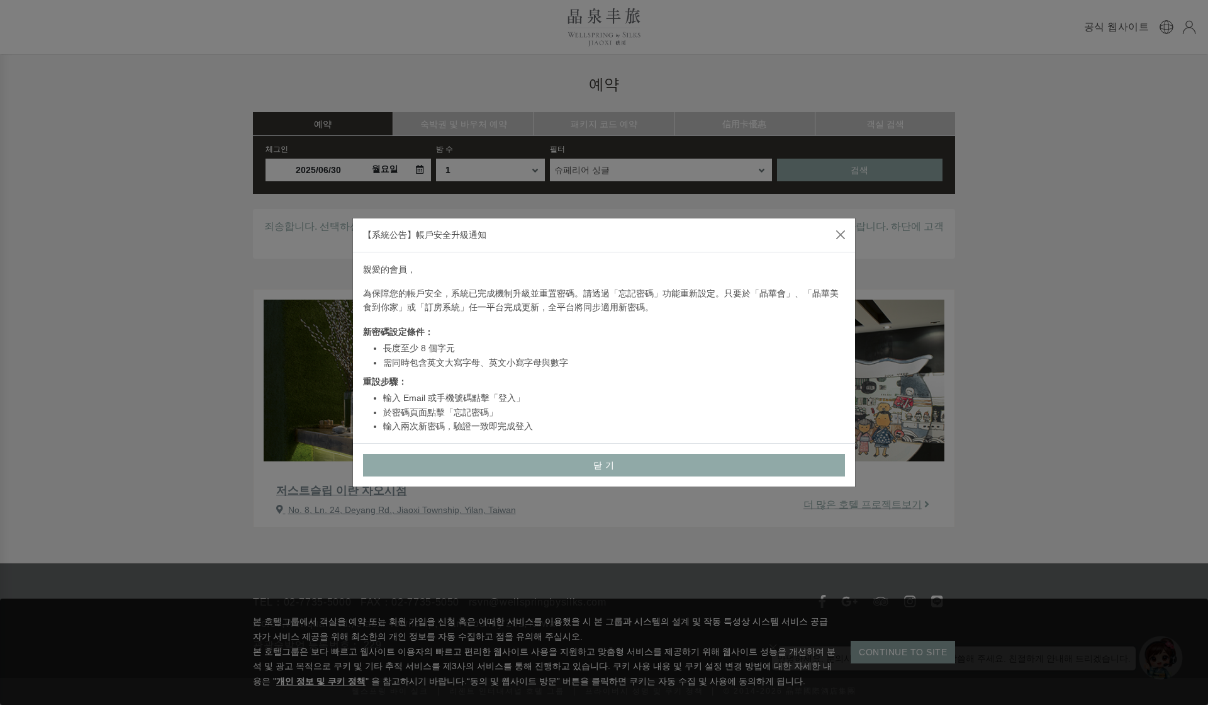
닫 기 (604, 465)
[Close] (840, 234)
